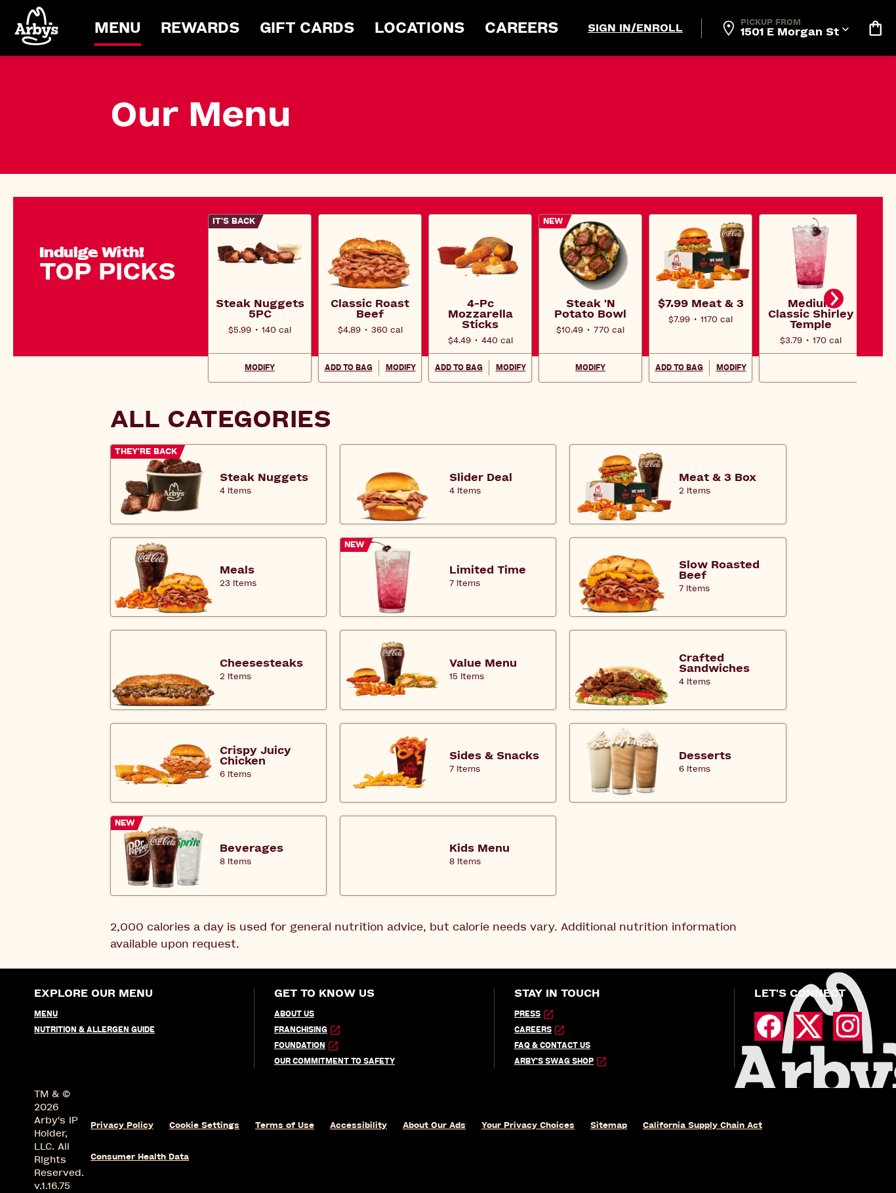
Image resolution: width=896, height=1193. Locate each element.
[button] (37, 26)
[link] (259, 308)
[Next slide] (834, 298)
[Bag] (875, 28)
